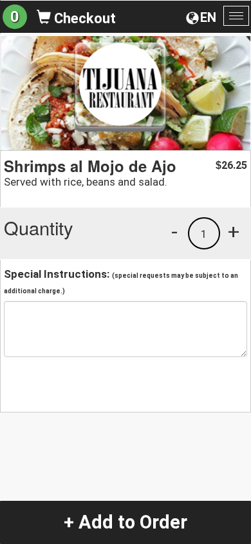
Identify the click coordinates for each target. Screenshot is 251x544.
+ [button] (233, 231)
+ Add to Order (125, 522)
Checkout (83, 18)
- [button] (174, 231)
